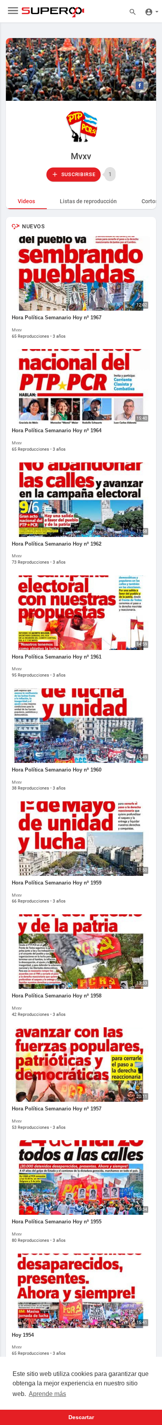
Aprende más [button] (47, 1393)
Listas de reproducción (88, 201)
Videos (26, 201)
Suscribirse (77, 174)
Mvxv (81, 156)
